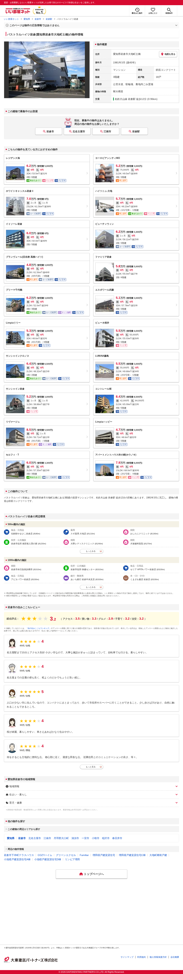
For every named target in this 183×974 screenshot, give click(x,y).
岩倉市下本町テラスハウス (19, 855)
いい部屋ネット (11, 19)
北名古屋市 (79, 131)
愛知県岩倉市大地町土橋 (127, 54)
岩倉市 (38, 19)
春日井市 (117, 838)
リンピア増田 (72, 859)
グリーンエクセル (66, 855)
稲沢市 (106, 838)
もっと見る (91, 767)
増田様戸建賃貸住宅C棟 (132, 855)
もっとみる (91, 551)
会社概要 (174, 957)
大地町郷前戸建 (158, 855)
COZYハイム (45, 855)
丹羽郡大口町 (61, 838)
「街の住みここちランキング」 (38, 628)
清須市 (75, 838)
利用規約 (141, 957)
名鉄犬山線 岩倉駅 (125, 99)
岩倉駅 (49, 19)
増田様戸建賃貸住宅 (104, 855)
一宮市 (85, 838)
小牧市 (95, 838)
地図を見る (170, 54)
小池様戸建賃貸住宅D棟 (47, 859)
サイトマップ (127, 957)
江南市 (107, 131)
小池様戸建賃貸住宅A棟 (17, 859)
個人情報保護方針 (158, 957)
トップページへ (94, 874)
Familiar (84, 855)
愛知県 (27, 19)
